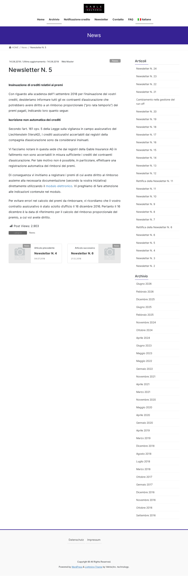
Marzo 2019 (143, 438)
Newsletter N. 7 (145, 219)
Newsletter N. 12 (146, 173)
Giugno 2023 (144, 345)
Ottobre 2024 (144, 330)
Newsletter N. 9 (145, 204)
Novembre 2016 (146, 499)
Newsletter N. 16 (146, 142)
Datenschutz (76, 539)
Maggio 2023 (144, 353)
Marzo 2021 (143, 391)
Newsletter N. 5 (145, 242)
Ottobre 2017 (144, 476)
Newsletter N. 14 (146, 157)
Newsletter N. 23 (146, 76)
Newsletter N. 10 (146, 196)
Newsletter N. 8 (145, 211)
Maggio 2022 (144, 360)
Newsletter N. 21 (146, 91)
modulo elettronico (59, 186)
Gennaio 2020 (144, 422)
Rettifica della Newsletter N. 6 (154, 227)
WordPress (77, 566)
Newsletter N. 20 (146, 111)
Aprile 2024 (143, 337)
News (115, 60)
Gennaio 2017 (144, 484)
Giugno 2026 (144, 283)
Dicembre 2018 (145, 445)
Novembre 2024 (146, 322)
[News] (20, 250)
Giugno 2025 (144, 306)
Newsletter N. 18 (146, 126)
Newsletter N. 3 (145, 258)
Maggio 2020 (144, 407)
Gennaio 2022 (144, 368)
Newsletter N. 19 (146, 119)
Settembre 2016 (146, 515)
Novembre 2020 (146, 399)
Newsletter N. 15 (146, 149)
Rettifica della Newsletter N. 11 (154, 180)
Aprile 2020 (143, 415)
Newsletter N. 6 (82, 253)
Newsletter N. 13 (146, 165)
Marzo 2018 (143, 469)
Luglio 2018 (143, 461)
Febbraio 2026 (145, 291)
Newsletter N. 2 (145, 265)
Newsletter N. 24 (146, 68)
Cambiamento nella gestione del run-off (155, 101)
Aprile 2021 (143, 384)
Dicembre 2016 (145, 492)
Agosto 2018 (143, 453)
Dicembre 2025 (145, 299)
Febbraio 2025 (145, 314)
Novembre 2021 (146, 376)
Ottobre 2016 (144, 507)
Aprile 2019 (143, 430)
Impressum (93, 539)
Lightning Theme (93, 566)
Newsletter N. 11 (146, 188)
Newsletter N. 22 (146, 84)
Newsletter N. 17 (146, 134)
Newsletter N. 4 (45, 253)
